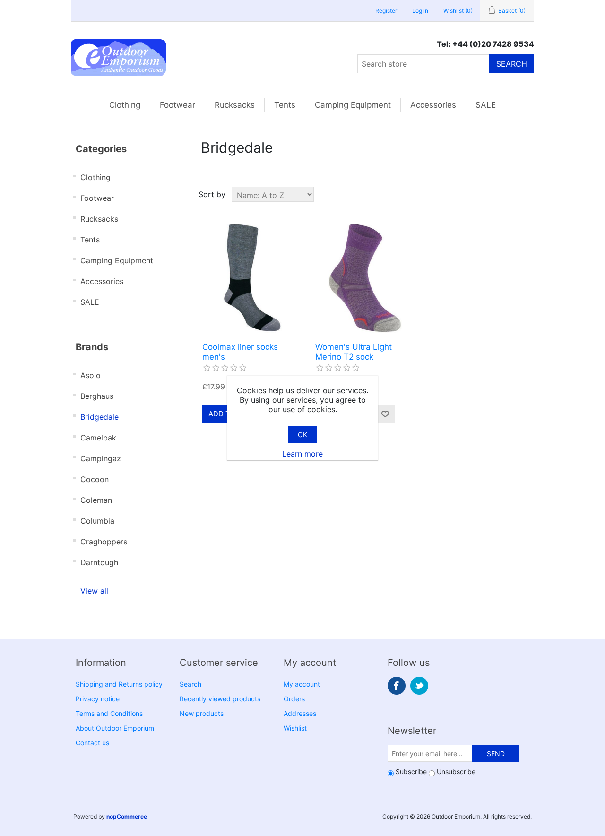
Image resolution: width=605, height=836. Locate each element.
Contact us (92, 743)
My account (302, 684)
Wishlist (295, 728)
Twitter (419, 686)
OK (302, 435)
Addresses (300, 713)
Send (496, 754)
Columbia (97, 521)
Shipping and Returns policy (119, 684)
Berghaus (96, 396)
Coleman (96, 500)
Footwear (177, 105)
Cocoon (94, 479)
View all (94, 590)
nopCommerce (126, 816)
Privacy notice (98, 699)
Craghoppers (103, 541)
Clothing (124, 105)
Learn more (302, 453)
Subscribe (411, 771)
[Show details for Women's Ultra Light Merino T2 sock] (365, 278)
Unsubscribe (456, 771)
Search (511, 64)
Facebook (397, 686)
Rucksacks (235, 105)
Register (386, 10)
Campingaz (100, 458)
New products (202, 713)
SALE (485, 105)
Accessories (433, 105)
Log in (420, 10)
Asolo (90, 375)
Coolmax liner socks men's (240, 351)
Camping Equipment (353, 105)
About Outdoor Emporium (115, 728)
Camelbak (98, 437)
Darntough (99, 562)
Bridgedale (99, 417)
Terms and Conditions (109, 713)
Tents (284, 105)
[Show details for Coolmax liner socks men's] (252, 278)
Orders (294, 699)
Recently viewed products (220, 699)
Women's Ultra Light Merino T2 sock (353, 351)
